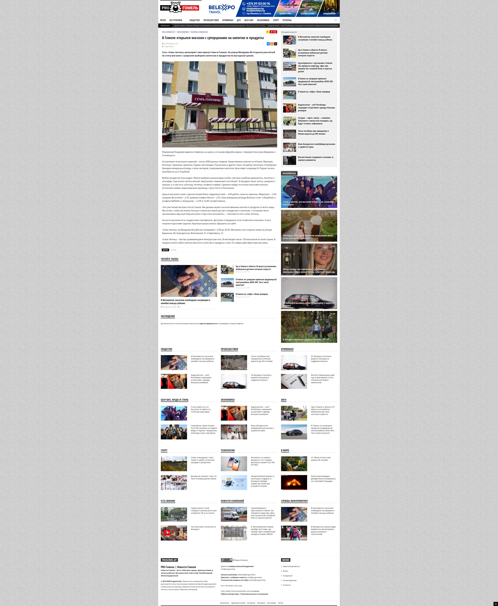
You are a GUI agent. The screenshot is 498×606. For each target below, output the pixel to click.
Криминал (227, 20)
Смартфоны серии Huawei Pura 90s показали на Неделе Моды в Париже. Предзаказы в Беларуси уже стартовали (204, 429)
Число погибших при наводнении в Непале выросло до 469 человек (313, 132)
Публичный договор (230, 594)
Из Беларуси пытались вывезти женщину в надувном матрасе (309, 304)
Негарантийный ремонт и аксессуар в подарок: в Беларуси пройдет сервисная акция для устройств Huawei (262, 481)
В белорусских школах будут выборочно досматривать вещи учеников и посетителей (323, 530)
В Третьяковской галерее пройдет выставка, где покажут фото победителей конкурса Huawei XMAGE (263, 530)
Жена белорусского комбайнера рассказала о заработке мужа (316, 145)
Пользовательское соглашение (254, 594)
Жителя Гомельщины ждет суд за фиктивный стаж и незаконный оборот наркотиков (323, 379)
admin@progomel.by (257, 580)
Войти (285, 571)
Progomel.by (168, 46)
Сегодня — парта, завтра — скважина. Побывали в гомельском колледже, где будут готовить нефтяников (315, 120)
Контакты (287, 585)
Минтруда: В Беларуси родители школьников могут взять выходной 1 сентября (308, 237)
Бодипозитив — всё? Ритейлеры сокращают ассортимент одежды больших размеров (303, 25)
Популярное (289, 173)
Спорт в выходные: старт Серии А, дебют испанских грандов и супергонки (203, 460)
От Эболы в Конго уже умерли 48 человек (321, 458)
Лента (163, 20)
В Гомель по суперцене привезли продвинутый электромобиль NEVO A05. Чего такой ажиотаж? (256, 282)
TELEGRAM (261, 603)
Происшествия (211, 20)
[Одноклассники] (272, 43)
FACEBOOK (251, 603)
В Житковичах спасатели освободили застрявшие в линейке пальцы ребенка (315, 38)
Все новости (168, 31)
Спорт (276, 20)
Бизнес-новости (199, 31)
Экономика (263, 20)
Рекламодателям (290, 580)
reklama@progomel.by (246, 574)
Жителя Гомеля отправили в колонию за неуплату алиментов (315, 158)
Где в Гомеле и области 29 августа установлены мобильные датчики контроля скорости (209, 25)
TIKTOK (280, 603)
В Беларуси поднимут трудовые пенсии (302, 339)
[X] (275, 43)
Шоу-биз (248, 20)
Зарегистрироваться (291, 566)
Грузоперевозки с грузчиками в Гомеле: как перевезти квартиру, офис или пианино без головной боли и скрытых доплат (315, 67)
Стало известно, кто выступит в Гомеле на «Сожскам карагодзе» (308, 203)
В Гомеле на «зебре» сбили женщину (252, 294)
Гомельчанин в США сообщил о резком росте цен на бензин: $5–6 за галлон (204, 510)
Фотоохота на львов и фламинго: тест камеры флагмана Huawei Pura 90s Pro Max (263, 461)
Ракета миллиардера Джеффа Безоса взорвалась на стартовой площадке (323, 478)
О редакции (287, 575)
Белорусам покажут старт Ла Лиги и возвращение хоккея (204, 477)
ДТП (239, 20)
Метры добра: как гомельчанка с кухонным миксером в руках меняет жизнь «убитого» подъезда (309, 270)
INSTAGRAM (271, 603)
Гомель (173, 250)
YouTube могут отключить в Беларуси (203, 527)
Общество (194, 20)
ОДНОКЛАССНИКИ (238, 603)
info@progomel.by (228, 569)
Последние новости (289, 32)
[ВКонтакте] (268, 43)
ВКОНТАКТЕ (224, 603)
